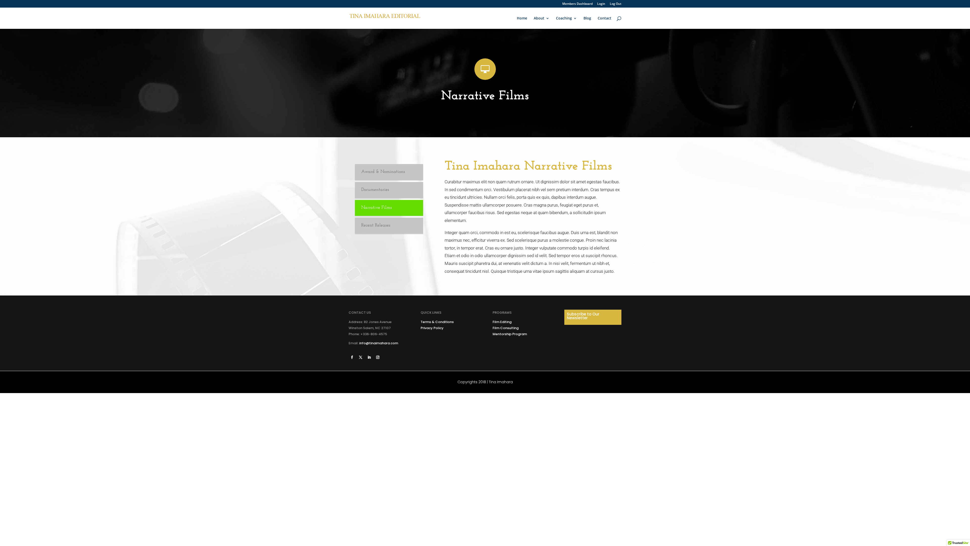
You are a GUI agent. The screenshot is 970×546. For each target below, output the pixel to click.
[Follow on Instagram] (377, 357)
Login (601, 4)
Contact (604, 18)
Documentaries (375, 190)
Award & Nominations (383, 172)
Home (522, 18)
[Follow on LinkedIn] (369, 357)
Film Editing (502, 322)
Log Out (615, 4)
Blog (587, 18)
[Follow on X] (360, 357)
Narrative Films (376, 208)
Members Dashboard (577, 4)
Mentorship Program (510, 334)
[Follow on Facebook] (352, 357)
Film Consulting (506, 328)
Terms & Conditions (437, 322)
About (539, 18)
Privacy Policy (432, 328)
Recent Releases (375, 225)
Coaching (564, 18)
